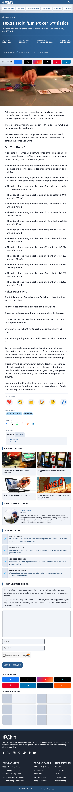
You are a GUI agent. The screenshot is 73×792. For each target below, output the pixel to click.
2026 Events (57, 8)
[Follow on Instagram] (37, 62)
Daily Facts (20, 8)
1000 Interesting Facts (11, 767)
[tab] (10, 434)
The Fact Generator (33, 8)
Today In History (39, 781)
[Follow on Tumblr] (45, 685)
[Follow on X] (28, 62)
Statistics (28, 414)
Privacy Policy (60, 777)
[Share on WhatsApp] (17, 424)
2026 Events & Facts (41, 767)
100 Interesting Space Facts (13, 781)
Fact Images (46, 8)
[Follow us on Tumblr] (29, 753)
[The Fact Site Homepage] (7, 2)
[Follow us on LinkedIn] (34, 753)
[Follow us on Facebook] (3, 753)
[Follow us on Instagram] (14, 753)
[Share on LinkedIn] (33, 424)
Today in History (9, 8)
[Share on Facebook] (7, 424)
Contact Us (59, 770)
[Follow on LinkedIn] (66, 62)
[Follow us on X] (9, 753)
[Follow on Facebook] (18, 62)
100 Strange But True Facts (12, 777)
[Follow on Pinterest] (57, 62)
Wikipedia (14, 439)
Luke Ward (25, 510)
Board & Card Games (14, 414)
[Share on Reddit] (28, 424)
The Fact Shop (60, 781)
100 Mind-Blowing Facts (11, 774)
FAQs (57, 774)
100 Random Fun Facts (11, 770)
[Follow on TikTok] (47, 62)
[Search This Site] (69, 2)
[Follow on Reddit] (62, 685)
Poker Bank (14, 442)
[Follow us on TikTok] (24, 753)
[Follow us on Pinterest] (19, 753)
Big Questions (38, 770)
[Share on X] (12, 424)
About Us (58, 767)
